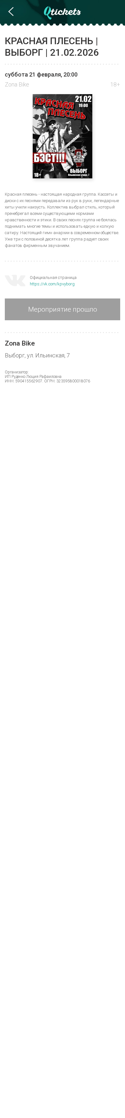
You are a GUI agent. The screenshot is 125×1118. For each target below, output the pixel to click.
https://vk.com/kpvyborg (52, 284)
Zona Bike (17, 84)
